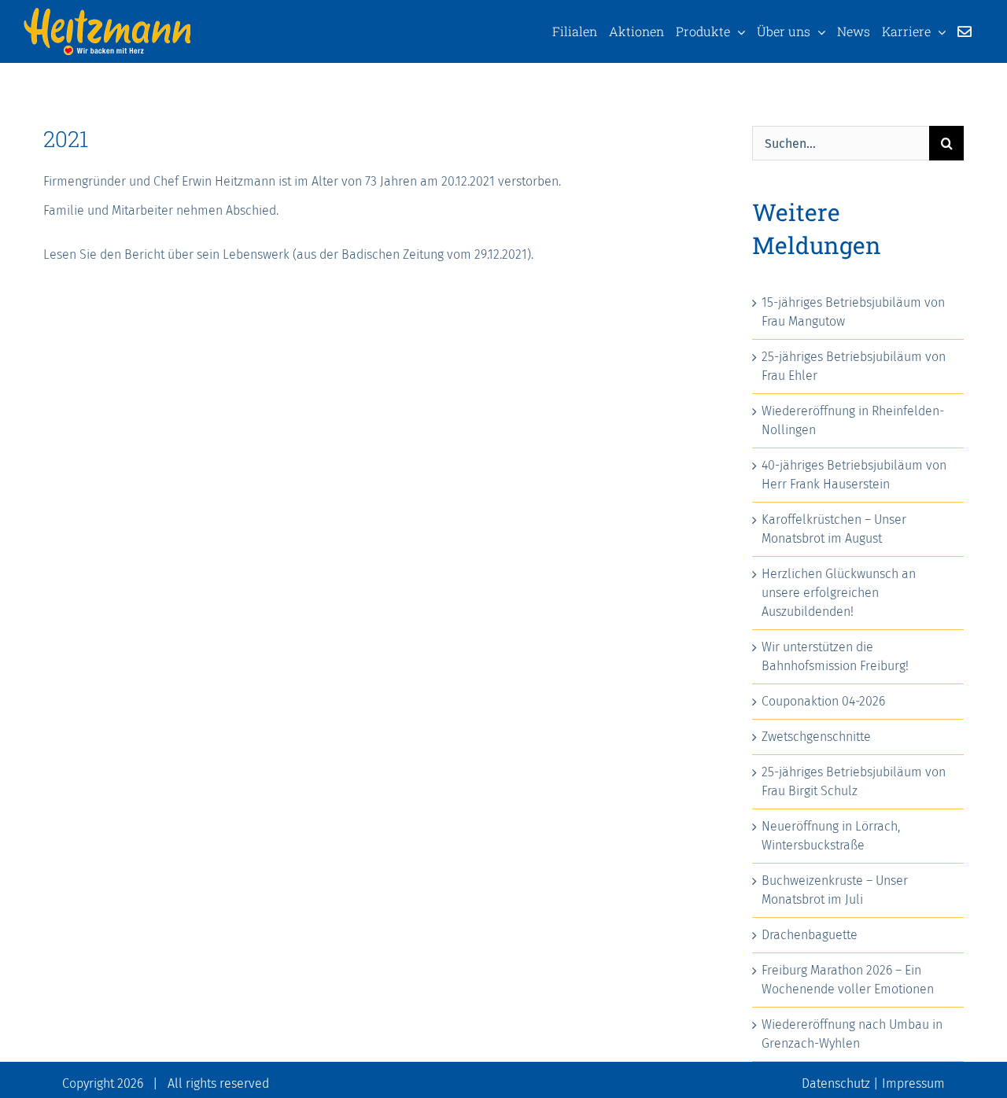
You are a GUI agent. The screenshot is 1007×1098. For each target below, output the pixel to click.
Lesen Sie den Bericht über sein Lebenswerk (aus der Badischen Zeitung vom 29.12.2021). (288, 254)
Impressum (913, 1083)
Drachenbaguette (810, 934)
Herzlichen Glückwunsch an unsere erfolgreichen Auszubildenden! (839, 592)
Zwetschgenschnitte (816, 736)
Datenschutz (836, 1083)
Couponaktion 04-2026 (823, 701)
